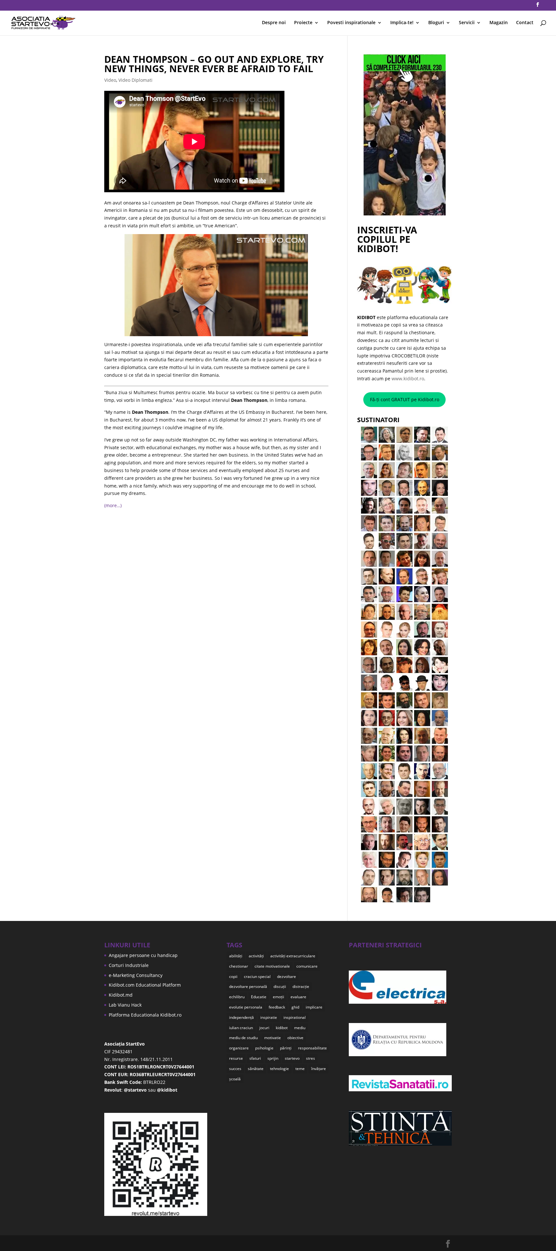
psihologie (264, 1048)
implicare (314, 1007)
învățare (318, 1068)
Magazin (498, 22)
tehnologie (279, 1068)
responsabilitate (312, 1048)
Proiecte (303, 22)
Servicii (467, 22)
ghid (295, 1007)
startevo (292, 1058)
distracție (300, 986)
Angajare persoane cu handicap (143, 955)
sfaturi (255, 1058)
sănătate (256, 1068)
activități (256, 956)
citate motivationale (272, 966)
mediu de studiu (243, 1037)
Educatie (258, 997)
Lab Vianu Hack (125, 1005)
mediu (299, 1027)
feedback (277, 1007)
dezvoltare (286, 976)
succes (235, 1068)
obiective (295, 1037)
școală (235, 1079)
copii (233, 976)
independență (241, 1017)
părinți (286, 1048)
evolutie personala (245, 1007)
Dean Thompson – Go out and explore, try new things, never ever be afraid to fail (214, 64)
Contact (524, 22)
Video (110, 80)
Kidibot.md (121, 995)
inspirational (294, 1017)
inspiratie (268, 1017)
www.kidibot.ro (408, 378)
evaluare (298, 997)
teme (300, 1068)
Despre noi (274, 22)
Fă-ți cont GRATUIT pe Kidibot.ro (404, 399)
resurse (236, 1058)
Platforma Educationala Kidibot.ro (145, 1015)
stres (310, 1058)
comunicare (307, 966)
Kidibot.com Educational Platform (145, 985)
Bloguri (436, 22)
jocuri (264, 1027)
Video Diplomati (135, 80)
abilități (235, 956)
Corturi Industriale (129, 965)
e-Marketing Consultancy (135, 975)
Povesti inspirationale (351, 22)
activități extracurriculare (292, 956)
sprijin (272, 1058)
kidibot (282, 1027)
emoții (278, 997)
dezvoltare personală (248, 986)
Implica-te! (401, 22)
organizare (239, 1048)
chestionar (238, 966)
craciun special (257, 976)
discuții (279, 986)
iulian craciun (241, 1027)
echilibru (237, 997)
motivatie (272, 1037)
